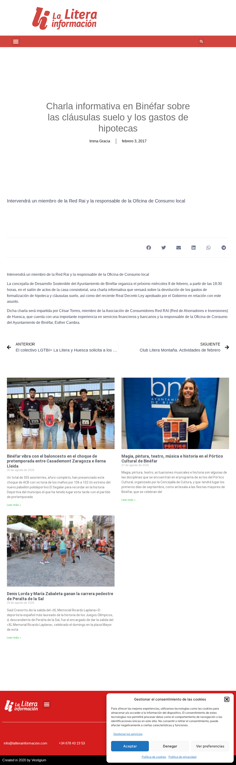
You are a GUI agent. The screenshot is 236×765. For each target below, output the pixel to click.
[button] (226, 699)
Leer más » (14, 505)
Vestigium (39, 760)
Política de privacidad (182, 757)
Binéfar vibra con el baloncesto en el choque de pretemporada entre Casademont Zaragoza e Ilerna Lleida (56, 461)
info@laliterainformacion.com (25, 743)
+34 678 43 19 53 (72, 743)
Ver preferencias (210, 746)
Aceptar (130, 746)
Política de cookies (154, 757)
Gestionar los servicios (127, 734)
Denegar (170, 746)
